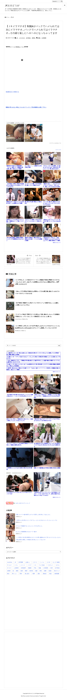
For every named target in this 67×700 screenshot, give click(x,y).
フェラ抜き (42, 565)
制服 (39, 38)
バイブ (29, 565)
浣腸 (36, 570)
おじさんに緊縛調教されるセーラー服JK (26, 531)
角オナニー (57, 570)
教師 (26, 570)
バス (35, 565)
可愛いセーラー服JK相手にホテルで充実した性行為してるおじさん (33, 514)
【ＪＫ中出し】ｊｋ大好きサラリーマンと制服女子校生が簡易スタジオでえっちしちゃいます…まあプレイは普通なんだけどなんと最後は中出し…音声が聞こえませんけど (37, 282)
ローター (9, 568)
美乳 (41, 570)
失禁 (51, 568)
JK (13, 17)
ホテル (57, 565)
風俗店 (44, 573)
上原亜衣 (16, 568)
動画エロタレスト (57, 242)
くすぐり (35, 562)
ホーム (7, 17)
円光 (35, 568)
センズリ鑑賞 (56, 562)
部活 (8, 573)
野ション (14, 573)
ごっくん (42, 562)
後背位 (33, 38)
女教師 (8, 570)
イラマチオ (22, 38)
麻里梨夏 (57, 573)
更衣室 (31, 570)
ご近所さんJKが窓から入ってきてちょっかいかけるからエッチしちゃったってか (36, 520)
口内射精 (44, 38)
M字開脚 (21, 562)
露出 (39, 573)
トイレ (16, 565)
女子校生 (28, 38)
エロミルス (58, 149)
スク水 (48, 562)
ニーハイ (23, 565)
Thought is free (42, 696)
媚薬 (17, 570)
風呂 (50, 573)
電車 (34, 573)
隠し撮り (27, 573)
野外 (21, 573)
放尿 (22, 570)
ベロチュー (50, 565)
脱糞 (45, 570)
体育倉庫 (23, 568)
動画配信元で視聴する (12, 92)
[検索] (61, 1)
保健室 (29, 568)
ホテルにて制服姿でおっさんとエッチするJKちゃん (29, 526)
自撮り (50, 570)
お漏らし (27, 562)
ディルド (9, 565)
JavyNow (9, 562)
